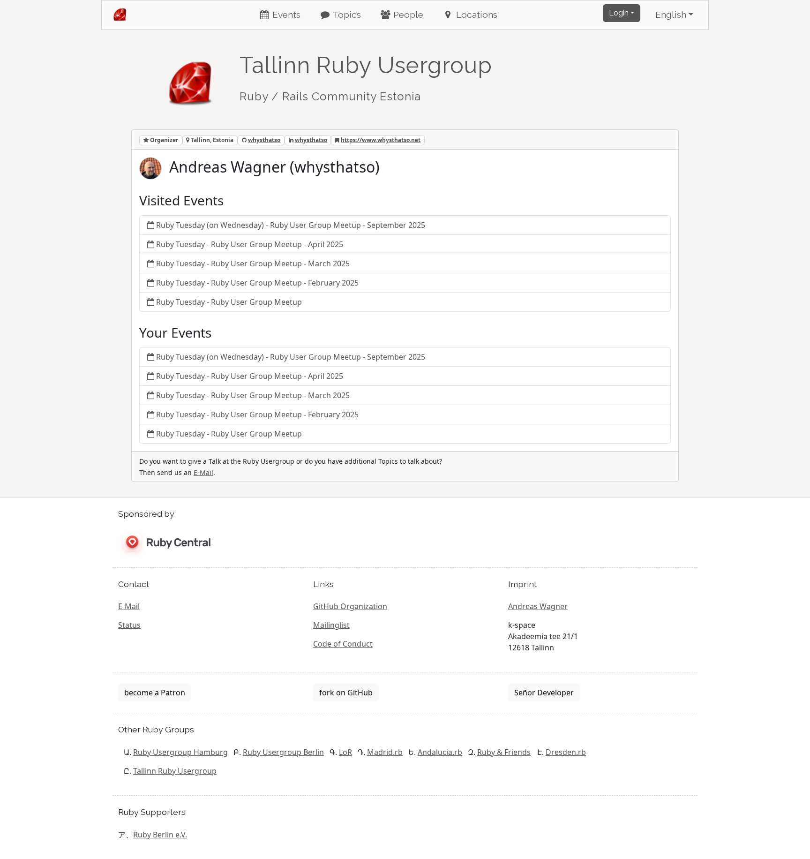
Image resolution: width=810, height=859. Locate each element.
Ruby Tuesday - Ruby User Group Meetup (229, 302)
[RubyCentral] (164, 542)
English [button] (670, 14)
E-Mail (203, 472)
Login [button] (619, 12)
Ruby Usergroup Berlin (283, 752)
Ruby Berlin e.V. (160, 834)
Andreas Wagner (538, 606)
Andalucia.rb (440, 752)
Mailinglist (331, 625)
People (407, 14)
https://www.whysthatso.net (380, 140)
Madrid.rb (385, 752)
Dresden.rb (566, 752)
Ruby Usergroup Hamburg (180, 752)
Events (285, 14)
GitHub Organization (350, 606)
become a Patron (154, 692)
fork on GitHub (346, 692)
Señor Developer (544, 692)
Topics (346, 14)
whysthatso (264, 140)
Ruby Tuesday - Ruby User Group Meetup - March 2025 (253, 263)
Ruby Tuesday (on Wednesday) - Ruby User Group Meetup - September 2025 (290, 225)
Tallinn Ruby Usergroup (175, 771)
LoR (345, 752)
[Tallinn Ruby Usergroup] (190, 78)
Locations (475, 14)
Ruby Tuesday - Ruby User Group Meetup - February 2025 (257, 283)
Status (129, 625)
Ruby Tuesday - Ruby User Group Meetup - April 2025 (249, 244)
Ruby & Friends (504, 752)
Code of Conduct (343, 644)
